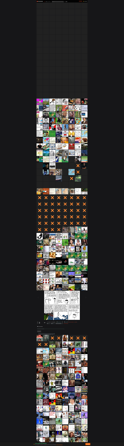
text (47, 323)
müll (48, 1)
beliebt (47, 1)
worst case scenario (58, 323)
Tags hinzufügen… (66, 323)
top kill (52, 323)
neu (44, 1)
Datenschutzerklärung (59, 444)
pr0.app (80, 1)
